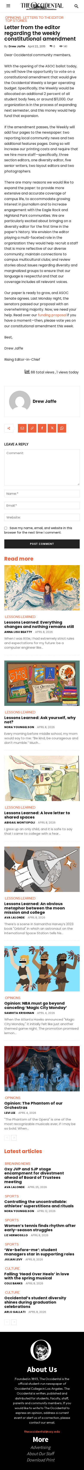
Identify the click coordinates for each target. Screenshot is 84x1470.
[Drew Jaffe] (20, 401)
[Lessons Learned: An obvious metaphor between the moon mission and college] (42, 869)
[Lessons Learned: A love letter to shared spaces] (42, 778)
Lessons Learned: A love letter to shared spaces (37, 815)
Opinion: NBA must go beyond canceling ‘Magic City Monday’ (35, 1005)
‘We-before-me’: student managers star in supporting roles (39, 1252)
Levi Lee (9, 1113)
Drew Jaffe (17, 46)
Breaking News (17, 1164)
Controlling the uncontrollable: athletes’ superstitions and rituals (39, 1204)
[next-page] (14, 1138)
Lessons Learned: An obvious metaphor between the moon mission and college (34, 908)
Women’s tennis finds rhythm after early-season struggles (40, 1228)
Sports (12, 1196)
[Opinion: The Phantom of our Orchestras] (42, 1068)
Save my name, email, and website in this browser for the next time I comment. (38, 530)
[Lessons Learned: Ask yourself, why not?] (42, 683)
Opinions (12, 998)
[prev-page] (7, 1138)
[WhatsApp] (62, 428)
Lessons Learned (20, 617)
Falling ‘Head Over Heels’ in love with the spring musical (36, 1276)
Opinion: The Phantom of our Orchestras (33, 1105)
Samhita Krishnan (19, 1013)
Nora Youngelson (19, 727)
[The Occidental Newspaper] (42, 6)
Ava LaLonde (14, 917)
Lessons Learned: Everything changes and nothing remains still (39, 624)
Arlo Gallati (14, 1312)
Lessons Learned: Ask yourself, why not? (40, 720)
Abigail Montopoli (19, 822)
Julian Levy (13, 1259)
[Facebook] (42, 428)
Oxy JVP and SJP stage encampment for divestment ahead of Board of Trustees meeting (34, 1175)
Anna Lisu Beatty (18, 632)
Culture (12, 1268)
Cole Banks (13, 1283)
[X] (52, 428)
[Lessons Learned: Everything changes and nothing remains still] (42, 587)
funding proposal (52, 315)
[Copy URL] (32, 428)
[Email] (22, 428)
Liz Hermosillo (16, 1235)
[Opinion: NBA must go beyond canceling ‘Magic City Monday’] (42, 968)
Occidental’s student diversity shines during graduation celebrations (35, 1302)
